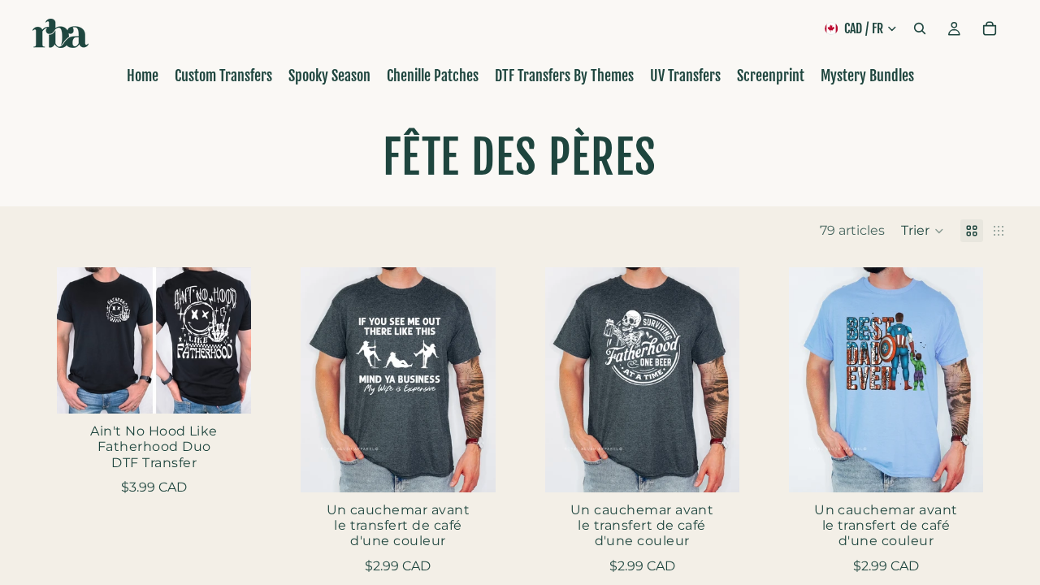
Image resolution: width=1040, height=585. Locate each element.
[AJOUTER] (225, 388)
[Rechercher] (920, 28)
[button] (922, 231)
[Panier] (990, 28)
